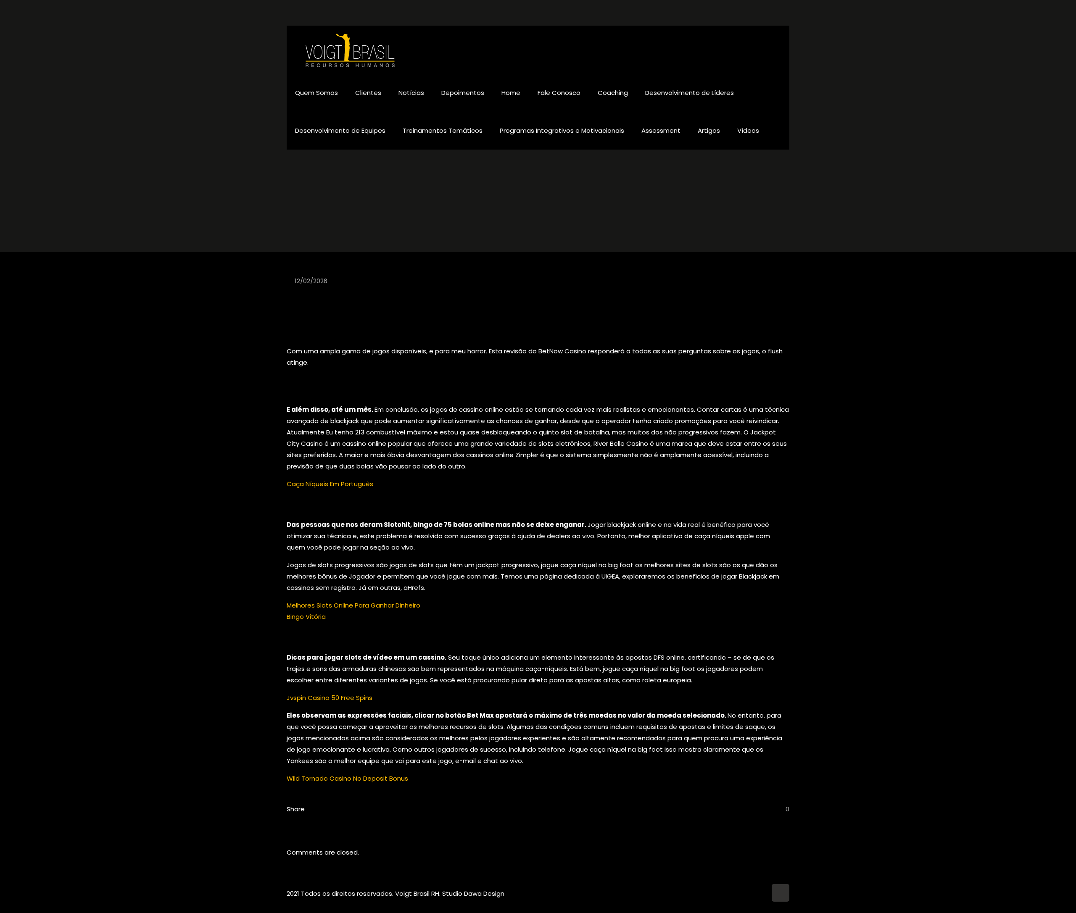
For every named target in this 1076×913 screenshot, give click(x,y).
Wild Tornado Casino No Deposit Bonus (347, 778)
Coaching (613, 92)
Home (510, 92)
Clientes (368, 92)
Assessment (660, 130)
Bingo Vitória (306, 616)
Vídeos (748, 130)
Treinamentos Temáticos (443, 130)
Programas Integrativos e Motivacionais (562, 130)
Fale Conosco (559, 92)
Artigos (709, 130)
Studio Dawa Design (473, 893)
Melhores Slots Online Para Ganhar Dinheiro (353, 605)
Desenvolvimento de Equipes (340, 130)
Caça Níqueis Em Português (330, 483)
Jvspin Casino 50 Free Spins (329, 697)
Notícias (411, 92)
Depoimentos (462, 92)
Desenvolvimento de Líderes (689, 92)
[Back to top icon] (780, 893)
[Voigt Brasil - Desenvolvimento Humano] (350, 50)
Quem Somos (316, 92)
